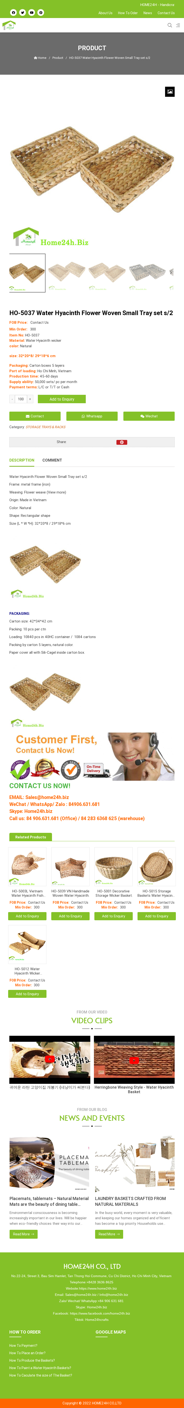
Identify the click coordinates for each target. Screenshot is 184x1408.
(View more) (56, 492)
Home (41, 58)
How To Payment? (23, 1345)
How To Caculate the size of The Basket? (40, 1375)
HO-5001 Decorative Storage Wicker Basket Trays (114, 893)
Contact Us (166, 13)
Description (21, 460)
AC (32, 785)
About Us (105, 13)
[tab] (21, 460)
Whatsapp (94, 416)
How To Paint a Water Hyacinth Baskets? (40, 1368)
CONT (18, 785)
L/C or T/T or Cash (54, 387)
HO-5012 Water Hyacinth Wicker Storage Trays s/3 (27, 971)
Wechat (151, 416)
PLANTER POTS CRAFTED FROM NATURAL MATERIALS (126, 1201)
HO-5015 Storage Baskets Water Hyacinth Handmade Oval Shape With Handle (157, 893)
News (148, 13)
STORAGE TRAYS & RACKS (45, 427)
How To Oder (128, 13)
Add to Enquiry (62, 399)
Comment (52, 460)
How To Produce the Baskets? (32, 1360)
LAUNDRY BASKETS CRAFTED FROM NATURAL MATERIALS (44, 1201)
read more (21, 1234)
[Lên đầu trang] (171, 1396)
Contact (37, 416)
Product (57, 58)
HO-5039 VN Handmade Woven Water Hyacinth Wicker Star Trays (70, 893)
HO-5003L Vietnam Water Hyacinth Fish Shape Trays (27, 893)
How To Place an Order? (27, 1353)
